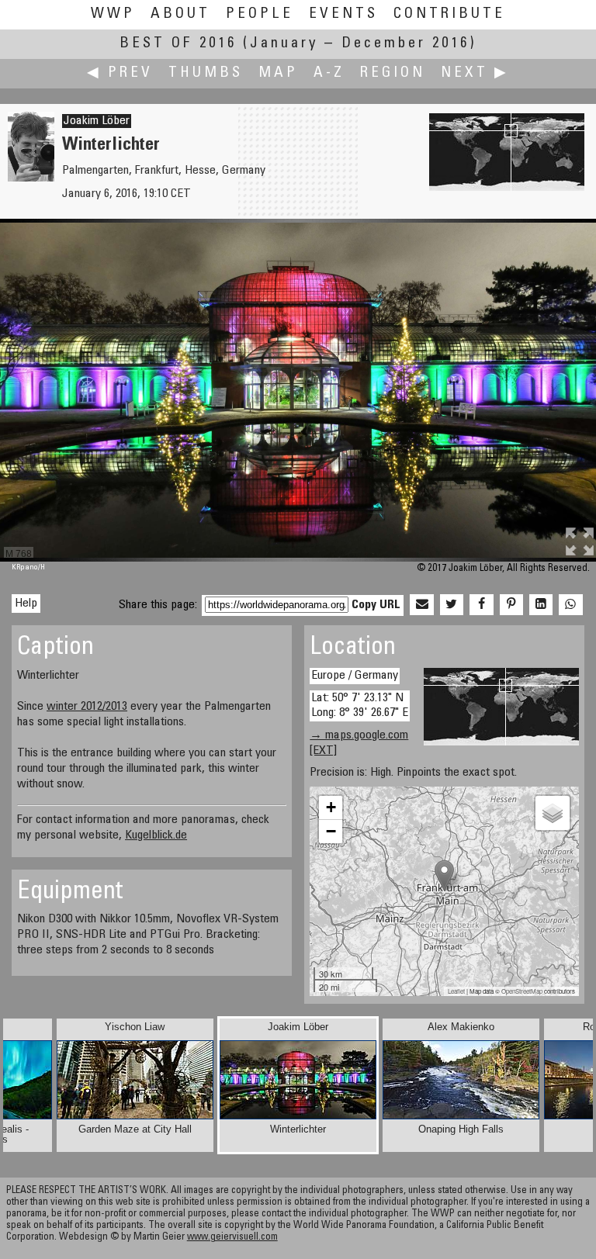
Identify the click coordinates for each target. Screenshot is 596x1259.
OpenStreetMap (521, 991)
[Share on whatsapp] (570, 605)
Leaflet (456, 991)
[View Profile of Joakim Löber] (31, 178)
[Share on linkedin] (540, 605)
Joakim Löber (97, 121)
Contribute (449, 14)
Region (392, 73)
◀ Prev (120, 73)
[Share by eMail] (421, 605)
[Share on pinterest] (511, 605)
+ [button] (331, 807)
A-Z (329, 73)
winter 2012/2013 (87, 706)
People (259, 14)
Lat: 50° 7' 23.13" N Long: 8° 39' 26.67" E (359, 705)
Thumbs (205, 73)
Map (278, 73)
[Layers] (552, 813)
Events (343, 14)
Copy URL (376, 605)
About (180, 14)
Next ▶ (475, 73)
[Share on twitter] (451, 605)
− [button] (331, 831)
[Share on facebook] (481, 605)
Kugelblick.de (156, 835)
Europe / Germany (354, 675)
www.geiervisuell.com (232, 1238)
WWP (113, 14)
